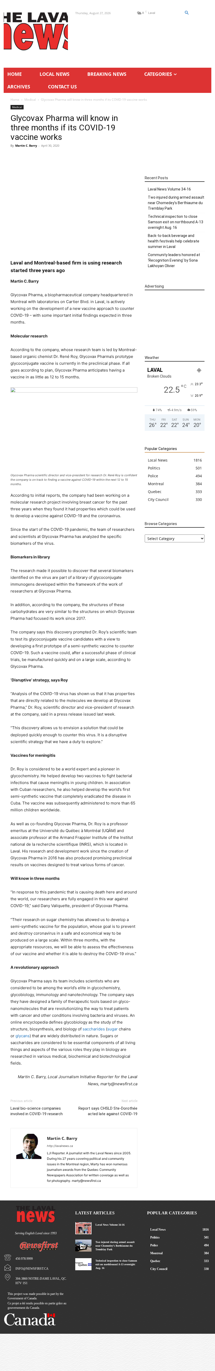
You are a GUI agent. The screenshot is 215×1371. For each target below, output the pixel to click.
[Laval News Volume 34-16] (83, 1228)
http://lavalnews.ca (60, 1146)
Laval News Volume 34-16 (169, 189)
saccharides (94, 1028)
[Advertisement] (73, 190)
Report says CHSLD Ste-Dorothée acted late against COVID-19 (107, 1111)
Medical (30, 99)
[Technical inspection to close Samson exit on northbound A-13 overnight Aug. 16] (83, 1264)
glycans (22, 1035)
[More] (101, 244)
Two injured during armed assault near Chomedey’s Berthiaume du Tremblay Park (176, 202)
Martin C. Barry (26, 145)
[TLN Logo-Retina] (36, 31)
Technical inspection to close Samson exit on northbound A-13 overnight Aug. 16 (175, 222)
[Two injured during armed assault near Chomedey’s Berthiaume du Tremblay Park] (83, 1246)
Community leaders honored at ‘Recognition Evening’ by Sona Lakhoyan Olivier (174, 260)
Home (14, 99)
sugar (112, 1028)
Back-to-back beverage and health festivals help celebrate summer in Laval (173, 241)
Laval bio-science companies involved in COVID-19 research (36, 1111)
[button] (186, 13)
